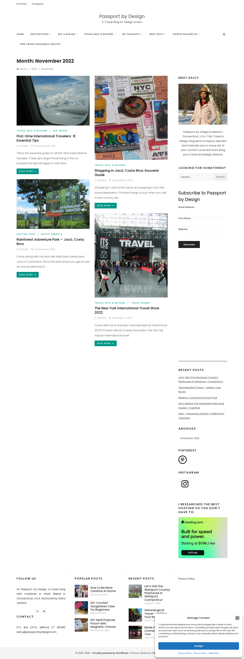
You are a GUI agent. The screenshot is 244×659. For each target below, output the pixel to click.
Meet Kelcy (214, 653)
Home (20, 34)
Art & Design (66, 34)
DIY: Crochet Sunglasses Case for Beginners (102, 606)
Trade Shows (140, 302)
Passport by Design (122, 16)
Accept (198, 646)
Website (183, 229)
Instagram (38, 3)
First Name (184, 218)
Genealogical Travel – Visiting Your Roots (155, 613)
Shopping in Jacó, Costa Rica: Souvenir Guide (127, 172)
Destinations (39, 34)
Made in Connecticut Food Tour (197, 397)
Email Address (186, 207)
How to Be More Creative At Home (103, 589)
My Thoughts (131, 34)
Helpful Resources (185, 34)
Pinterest (22, 3)
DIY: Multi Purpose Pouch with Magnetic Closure (103, 623)
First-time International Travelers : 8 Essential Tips (46, 138)
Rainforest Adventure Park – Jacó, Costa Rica (50, 241)
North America (51, 234)
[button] (237, 618)
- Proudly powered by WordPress (110, 653)
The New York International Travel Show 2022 (127, 310)
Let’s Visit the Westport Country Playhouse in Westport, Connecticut (157, 593)
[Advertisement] (202, 311)
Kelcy (26, 145)
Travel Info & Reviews (98, 34)
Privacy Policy (185, 653)
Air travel (60, 130)
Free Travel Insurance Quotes (40, 44)
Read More (26, 171)
